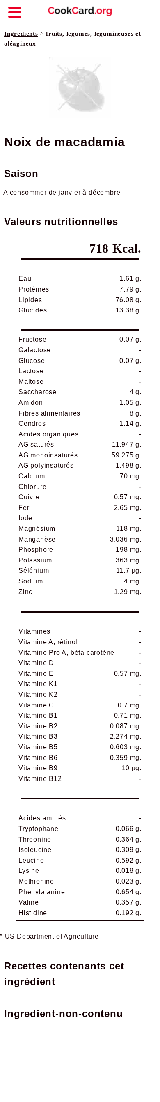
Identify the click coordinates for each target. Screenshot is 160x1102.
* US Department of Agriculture (49, 936)
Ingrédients (21, 33)
